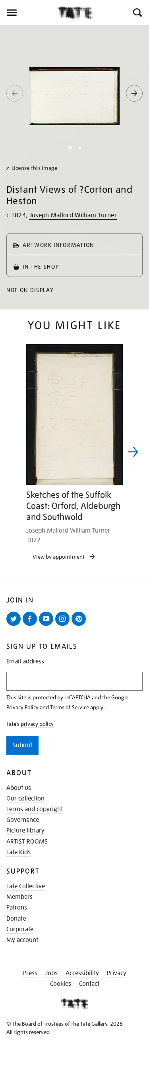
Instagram (64, 625)
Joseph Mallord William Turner (73, 215)
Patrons (16, 908)
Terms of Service (69, 707)
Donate (16, 919)
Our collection (25, 798)
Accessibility (82, 973)
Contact (89, 984)
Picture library (25, 830)
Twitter (15, 625)
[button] (137, 12)
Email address (25, 661)
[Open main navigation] (28, 12)
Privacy (116, 973)
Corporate (19, 929)
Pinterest (80, 625)
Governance (22, 820)
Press (30, 973)
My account (22, 940)
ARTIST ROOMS (27, 842)
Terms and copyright (34, 809)
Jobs (51, 973)
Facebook (31, 625)
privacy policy (37, 723)
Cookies (60, 984)
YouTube (47, 625)
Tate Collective (25, 886)
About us (18, 788)
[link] (31, 168)
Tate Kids (18, 852)
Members (19, 897)
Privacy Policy (22, 707)
